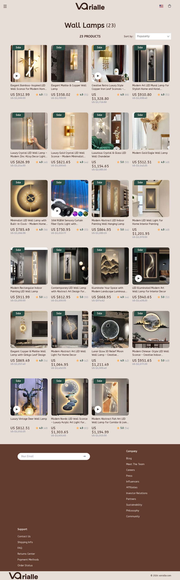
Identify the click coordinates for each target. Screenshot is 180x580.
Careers (130, 470)
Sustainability (134, 504)
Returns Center (26, 553)
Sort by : (129, 36)
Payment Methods (28, 559)
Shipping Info (25, 542)
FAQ (20, 548)
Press (129, 475)
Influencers (132, 481)
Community (133, 516)
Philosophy (132, 510)
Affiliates (131, 487)
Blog (129, 458)
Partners (131, 499)
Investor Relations (136, 493)
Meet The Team (135, 464)
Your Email (27, 456)
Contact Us (24, 536)
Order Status (25, 565)
